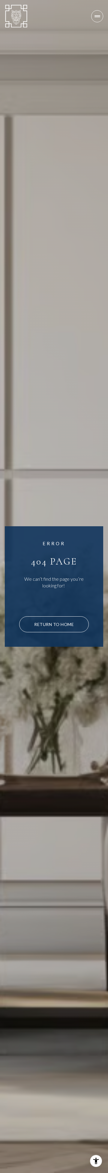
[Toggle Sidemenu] (97, 16)
